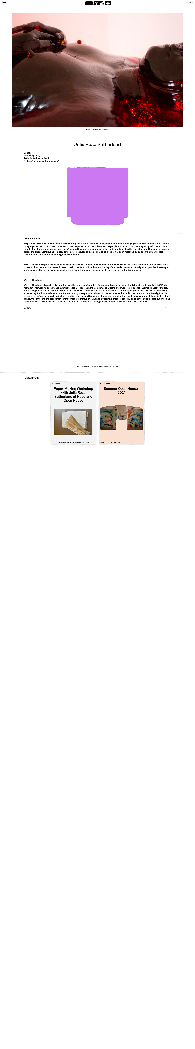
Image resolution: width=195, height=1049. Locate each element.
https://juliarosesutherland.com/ (41, 161)
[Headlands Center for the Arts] (98, 3)
